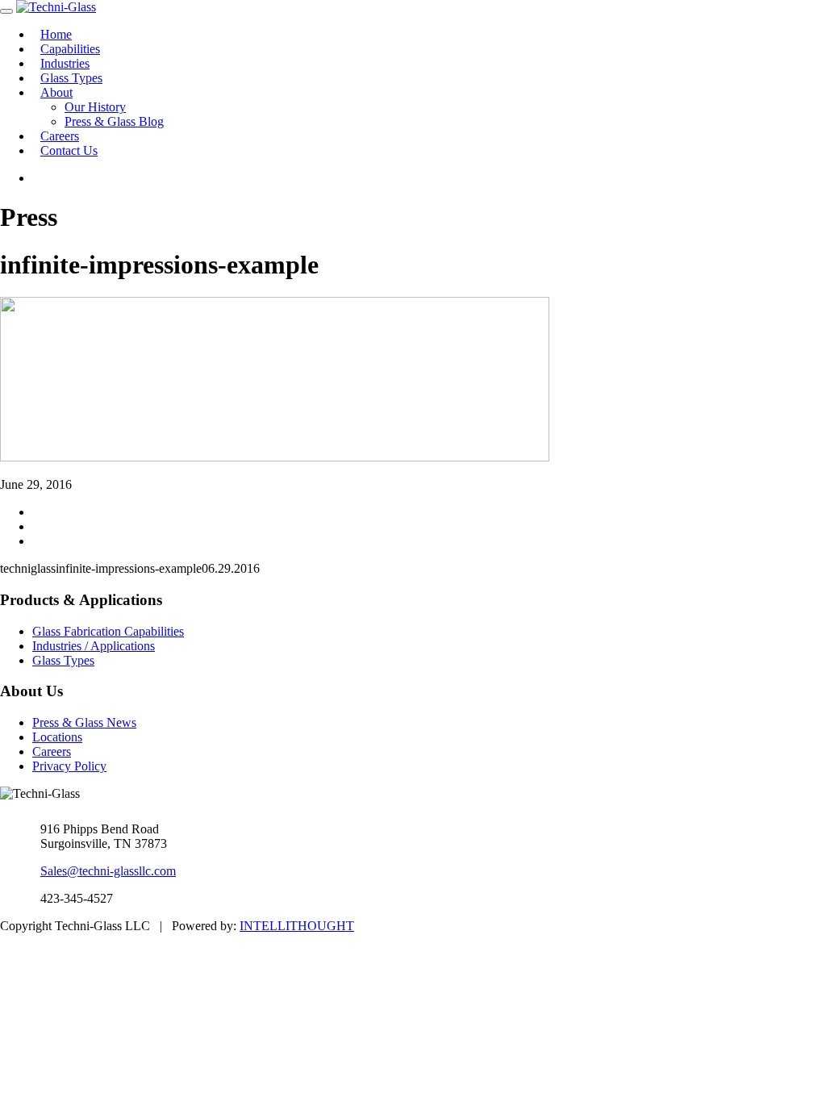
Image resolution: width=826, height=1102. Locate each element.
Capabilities (70, 49)
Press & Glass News (84, 722)
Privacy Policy (69, 766)
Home (56, 34)
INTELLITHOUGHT (297, 926)
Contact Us (69, 150)
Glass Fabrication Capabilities (108, 631)
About (56, 92)
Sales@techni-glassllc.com (108, 871)
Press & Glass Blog (114, 121)
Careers (59, 136)
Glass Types (71, 78)
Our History (95, 107)
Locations (57, 737)
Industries (65, 63)
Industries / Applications (93, 646)
